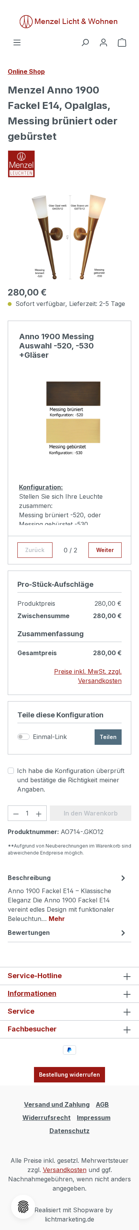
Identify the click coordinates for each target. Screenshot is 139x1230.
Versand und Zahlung (57, 1104)
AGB (102, 1104)
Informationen (32, 993)
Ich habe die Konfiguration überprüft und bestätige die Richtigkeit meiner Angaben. (70, 780)
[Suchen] (85, 42)
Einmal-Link (50, 737)
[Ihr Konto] (103, 42)
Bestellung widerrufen (69, 1074)
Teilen (108, 737)
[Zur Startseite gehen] (69, 21)
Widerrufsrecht (46, 1117)
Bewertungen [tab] (29, 932)
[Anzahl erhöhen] (39, 813)
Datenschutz (69, 1131)
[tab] (67, 897)
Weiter (105, 550)
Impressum (93, 1117)
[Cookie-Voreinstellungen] (23, 1206)
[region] (69, 236)
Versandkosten (64, 1170)
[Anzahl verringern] (16, 813)
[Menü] (17, 42)
